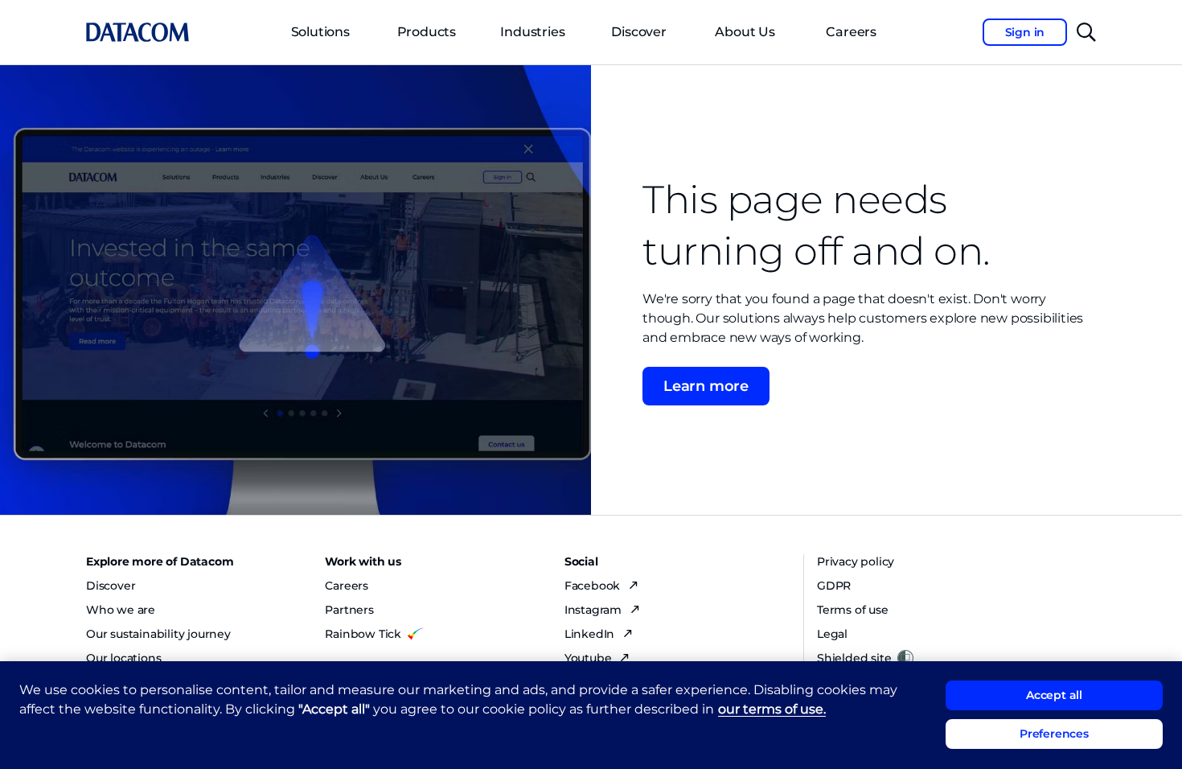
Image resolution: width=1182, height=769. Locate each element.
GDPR (834, 585)
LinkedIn (591, 634)
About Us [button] (744, 31)
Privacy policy (855, 561)
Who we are (120, 609)
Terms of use (853, 609)
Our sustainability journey (158, 634)
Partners (349, 609)
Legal (832, 634)
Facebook (593, 585)
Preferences (1054, 734)
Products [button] (426, 31)
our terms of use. (772, 709)
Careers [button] (851, 31)
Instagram (594, 609)
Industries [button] (532, 31)
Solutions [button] (320, 31)
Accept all (1054, 695)
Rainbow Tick (363, 634)
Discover (638, 31)
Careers (346, 585)
